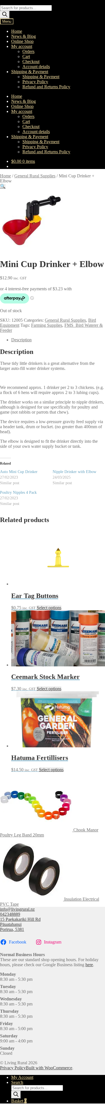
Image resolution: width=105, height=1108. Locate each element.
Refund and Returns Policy (46, 86)
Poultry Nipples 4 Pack (18, 492)
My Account (22, 1077)
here (89, 964)
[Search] (5, 14)
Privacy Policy (35, 81)
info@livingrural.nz (17, 909)
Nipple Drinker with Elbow (74, 472)
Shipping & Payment (29, 71)
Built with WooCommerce (49, 1067)
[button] (3, 186)
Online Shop (22, 41)
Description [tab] (21, 339)
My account (21, 46)
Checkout (30, 61)
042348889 (10, 914)
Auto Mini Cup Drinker (19, 472)
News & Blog (23, 36)
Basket (19, 1100)
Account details (36, 66)
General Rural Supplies (34, 175)
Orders (28, 51)
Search (17, 1082)
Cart (26, 56)
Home (16, 31)
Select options (49, 607)
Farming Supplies (46, 325)
